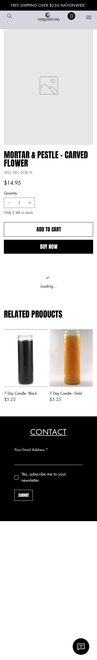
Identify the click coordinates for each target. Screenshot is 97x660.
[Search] (9, 16)
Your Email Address (31, 449)
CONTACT (48, 432)
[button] (71, 16)
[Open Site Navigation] (85, 17)
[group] (48, 368)
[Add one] (30, 203)
